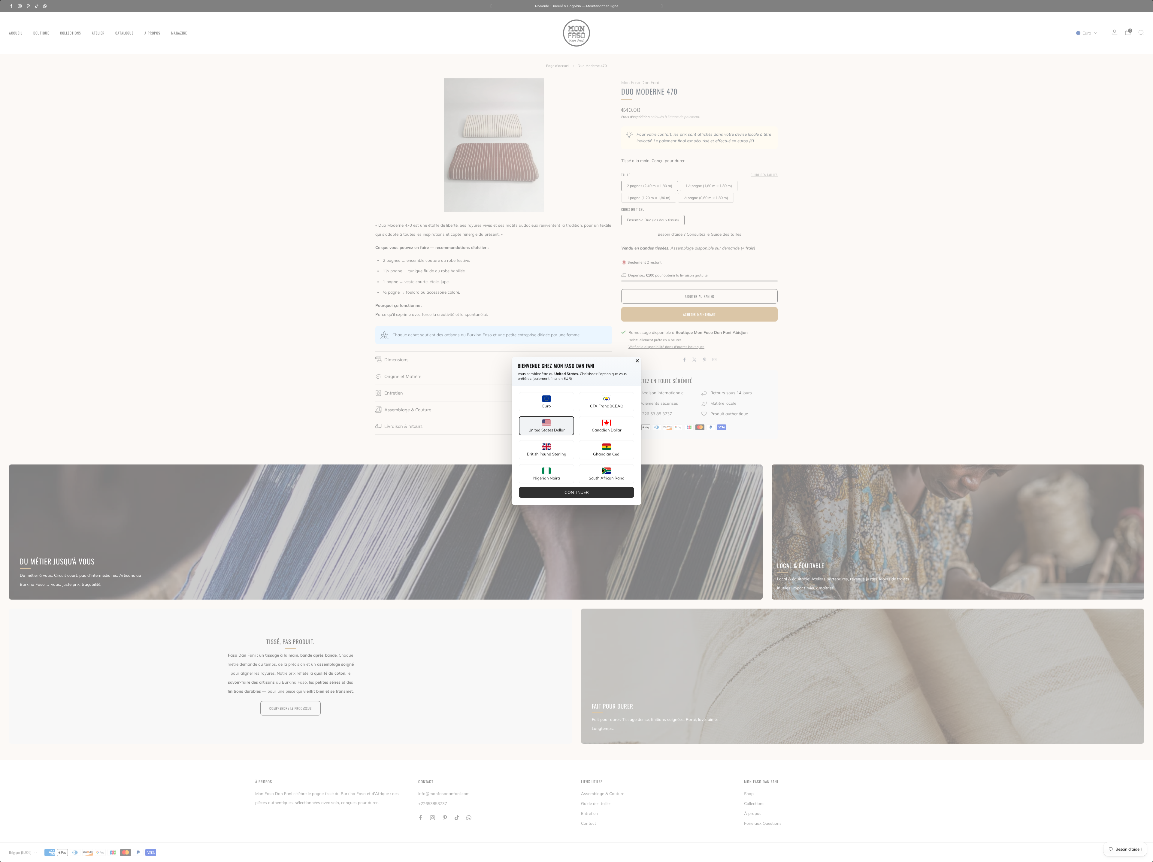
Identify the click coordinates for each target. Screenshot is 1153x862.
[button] (546, 401)
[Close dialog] (637, 360)
